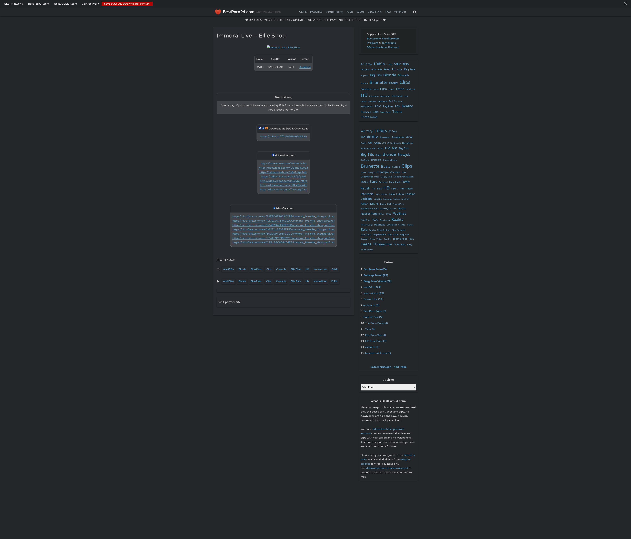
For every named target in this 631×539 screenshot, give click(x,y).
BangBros (407, 143)
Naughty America (370, 208)
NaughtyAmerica (388, 209)
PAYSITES (316, 11)
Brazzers (364, 83)
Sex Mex (402, 225)
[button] (626, 4)
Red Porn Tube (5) (374, 311)
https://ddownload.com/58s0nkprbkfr (283, 172)
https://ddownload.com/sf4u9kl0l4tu (283, 163)
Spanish (372, 230)
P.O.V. (377, 106)
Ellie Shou (296, 269)
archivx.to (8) (371, 305)
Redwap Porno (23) (375, 275)
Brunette (378, 82)
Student (364, 239)
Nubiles (402, 208)
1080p (360, 11)
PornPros (365, 220)
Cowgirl (371, 172)
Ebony (376, 89)
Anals (363, 143)
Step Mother (379, 234)
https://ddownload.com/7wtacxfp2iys (283, 189)
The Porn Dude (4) (376, 323)
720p (349, 11)
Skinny (410, 225)
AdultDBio (228, 269)
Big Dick (364, 76)
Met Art (405, 199)
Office (381, 214)
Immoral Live (320, 269)
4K (362, 64)
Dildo (376, 177)
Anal (387, 69)
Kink (377, 194)
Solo (376, 112)
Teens (397, 112)
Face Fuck (394, 182)
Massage (387, 199)
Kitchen (384, 194)
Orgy (388, 214)
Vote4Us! (400, 11)
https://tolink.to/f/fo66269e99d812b (283, 136)
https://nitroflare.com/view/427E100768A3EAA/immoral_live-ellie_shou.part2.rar (283, 220)
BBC (374, 148)
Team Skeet (385, 112)
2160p (389, 64)
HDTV (394, 188)
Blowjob (403, 75)
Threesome (369, 117)
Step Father (366, 235)
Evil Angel (383, 182)
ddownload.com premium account (387, 468)
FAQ (388, 11)
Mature (396, 199)
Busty (393, 83)
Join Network (90, 3)
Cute (404, 172)
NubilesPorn (367, 106)
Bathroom (366, 148)
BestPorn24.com (38, 3)
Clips (268, 269)
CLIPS (303, 11)
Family (391, 89)
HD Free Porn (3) (375, 341)
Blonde (242, 269)
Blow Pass (256, 269)
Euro (383, 89)
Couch (363, 172)
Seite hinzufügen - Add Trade (389, 367)
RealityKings (367, 225)
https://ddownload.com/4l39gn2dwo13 (283, 167)
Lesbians (382, 101)
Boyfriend (365, 160)
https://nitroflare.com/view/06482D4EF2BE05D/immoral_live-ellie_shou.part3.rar (283, 225)
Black (378, 155)
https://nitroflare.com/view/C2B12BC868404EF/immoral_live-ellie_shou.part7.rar (284, 242)
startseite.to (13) (373, 293)
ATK (384, 143)
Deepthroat (367, 176)
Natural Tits (398, 204)
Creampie (281, 269)
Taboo (372, 239)
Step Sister (393, 234)
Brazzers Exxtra (390, 160)
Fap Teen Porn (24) (375, 269)
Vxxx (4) (370, 329)
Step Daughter (399, 230)
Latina (363, 101)
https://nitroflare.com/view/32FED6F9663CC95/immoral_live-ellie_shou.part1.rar (283, 216)
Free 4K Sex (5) (373, 317)
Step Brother (383, 230)
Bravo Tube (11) (373, 299)
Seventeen (392, 225)
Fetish (400, 89)
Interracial (396, 96)
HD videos (374, 96)
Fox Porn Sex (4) (375, 335)
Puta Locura (385, 220)
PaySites (388, 106)
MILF (365, 204)
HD (307, 269)
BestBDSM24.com (65, 3)
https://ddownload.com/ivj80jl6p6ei (283, 176)
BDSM (381, 148)
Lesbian (372, 101)
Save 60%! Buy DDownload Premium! (127, 3)
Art (394, 69)
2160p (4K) (375, 11)
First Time (377, 189)
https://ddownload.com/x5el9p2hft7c (283, 181)
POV (397, 106)
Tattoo (379, 239)
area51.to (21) (372, 287)
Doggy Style (386, 177)
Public (335, 269)
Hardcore (410, 89)
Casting (396, 167)
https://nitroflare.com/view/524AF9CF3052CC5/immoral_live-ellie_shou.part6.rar (283, 238)
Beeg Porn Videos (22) (377, 281)
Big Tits (376, 75)
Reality (407, 106)
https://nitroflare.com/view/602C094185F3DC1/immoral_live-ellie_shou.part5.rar (283, 233)
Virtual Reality (334, 11)
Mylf (389, 204)
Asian (399, 69)
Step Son (404, 235)
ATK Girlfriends (394, 143)
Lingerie (378, 199)
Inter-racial (385, 96)
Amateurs (376, 69)
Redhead (366, 112)
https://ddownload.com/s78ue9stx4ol (283, 185)
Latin (406, 96)
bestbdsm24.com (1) (378, 353)
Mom (400, 101)
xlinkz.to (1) (372, 347)
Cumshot (395, 172)
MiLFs (374, 204)
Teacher (387, 239)
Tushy (409, 245)
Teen (411, 239)
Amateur (365, 69)
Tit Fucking (399, 244)
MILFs (393, 101)
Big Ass (409, 69)
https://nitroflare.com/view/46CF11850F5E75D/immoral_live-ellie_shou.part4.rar (283, 229)
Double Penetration (404, 176)
